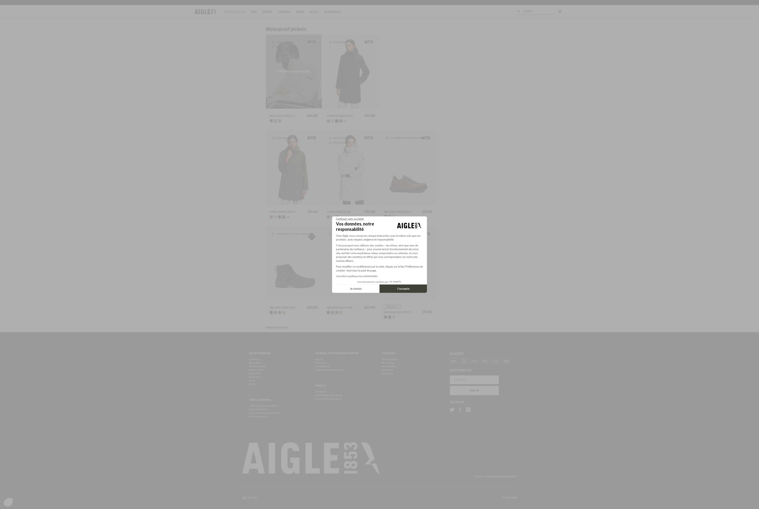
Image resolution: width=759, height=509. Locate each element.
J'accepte (403, 288)
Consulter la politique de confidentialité (357, 276)
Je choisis (356, 288)
